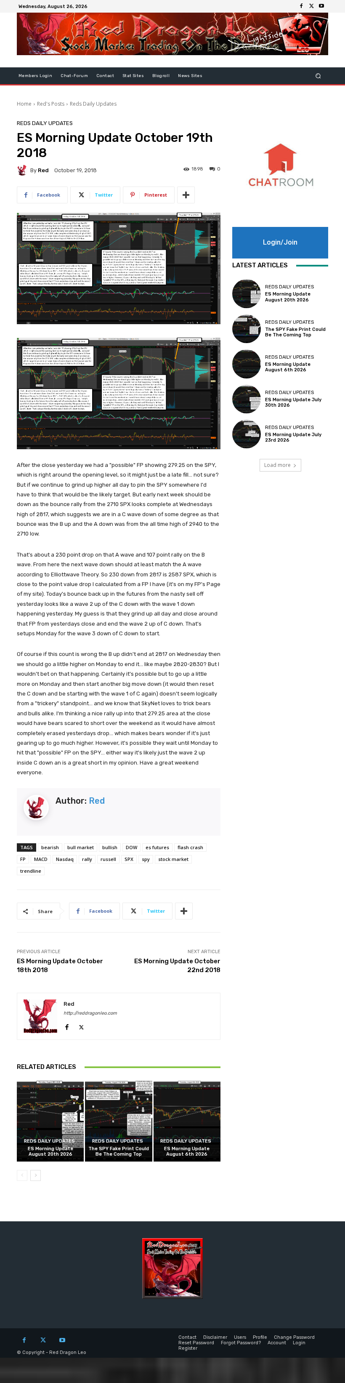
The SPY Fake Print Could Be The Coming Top (118, 1151)
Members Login (35, 75)
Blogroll (161, 75)
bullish (109, 847)
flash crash (190, 847)
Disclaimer (215, 1337)
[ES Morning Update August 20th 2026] (50, 1121)
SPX (129, 859)
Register (187, 1348)
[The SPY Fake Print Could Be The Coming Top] (118, 1121)
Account (277, 1343)
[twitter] (81, 1025)
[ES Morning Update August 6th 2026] (187, 1121)
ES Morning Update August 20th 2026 (50, 1151)
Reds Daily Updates (93, 103)
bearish (50, 847)
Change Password (294, 1337)
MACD (41, 859)
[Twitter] (311, 6)
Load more (277, 465)
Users (240, 1337)
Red (43, 170)
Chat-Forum (74, 75)
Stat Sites (133, 75)
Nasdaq (65, 859)
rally (87, 859)
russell (108, 859)
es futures (157, 847)
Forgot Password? (241, 1343)
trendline (30, 871)
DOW (131, 847)
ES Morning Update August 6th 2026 (187, 1151)
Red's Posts (50, 103)
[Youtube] (321, 6)
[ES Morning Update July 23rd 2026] (246, 434)
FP (23, 859)
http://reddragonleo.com (90, 1013)
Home (24, 103)
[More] (186, 195)
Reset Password (196, 1343)
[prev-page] (22, 1175)
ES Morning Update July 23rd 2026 (293, 437)
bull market (80, 847)
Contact (105, 75)
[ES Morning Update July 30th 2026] (246, 399)
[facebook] (67, 1025)
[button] (318, 76)
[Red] (23, 170)
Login (299, 1343)
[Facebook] (301, 6)
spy (146, 859)
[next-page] (35, 1175)
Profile (260, 1337)
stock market (173, 859)
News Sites (190, 75)
